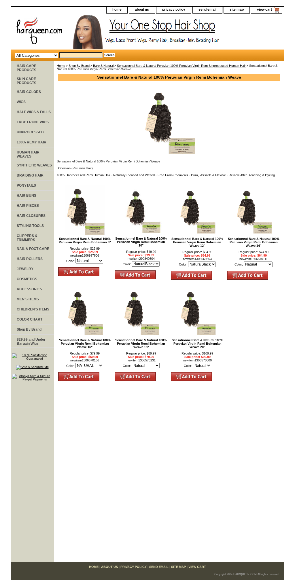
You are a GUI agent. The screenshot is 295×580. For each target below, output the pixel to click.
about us (142, 9)
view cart (264, 9)
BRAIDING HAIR (30, 175)
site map (237, 9)
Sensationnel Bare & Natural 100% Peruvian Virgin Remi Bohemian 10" (141, 242)
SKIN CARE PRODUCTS (26, 81)
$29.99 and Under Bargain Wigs (31, 342)
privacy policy (173, 9)
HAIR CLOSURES (31, 216)
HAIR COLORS (29, 92)
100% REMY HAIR (31, 142)
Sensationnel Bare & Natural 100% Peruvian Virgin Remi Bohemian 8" (85, 240)
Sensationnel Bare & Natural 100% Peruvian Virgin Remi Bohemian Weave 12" (197, 242)
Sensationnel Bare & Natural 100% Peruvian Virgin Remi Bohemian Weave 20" (197, 343)
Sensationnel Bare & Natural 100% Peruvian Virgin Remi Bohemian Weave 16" (85, 343)
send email (207, 9)
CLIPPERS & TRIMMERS (27, 238)
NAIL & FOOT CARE (33, 249)
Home (61, 65)
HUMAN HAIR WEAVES (28, 154)
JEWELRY (25, 269)
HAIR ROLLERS (30, 259)
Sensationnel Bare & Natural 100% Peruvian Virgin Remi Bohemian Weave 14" (253, 242)
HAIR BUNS (26, 196)
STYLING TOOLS (30, 226)
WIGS (21, 102)
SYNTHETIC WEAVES (34, 165)
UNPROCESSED (30, 132)
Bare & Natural (103, 65)
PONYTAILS (26, 185)
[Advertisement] (32, 474)
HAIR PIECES (28, 206)
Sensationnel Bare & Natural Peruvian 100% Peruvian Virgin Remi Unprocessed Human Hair (181, 65)
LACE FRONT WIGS (33, 122)
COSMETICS (27, 279)
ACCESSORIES (29, 289)
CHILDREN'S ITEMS (33, 309)
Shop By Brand (79, 65)
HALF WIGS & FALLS (34, 112)
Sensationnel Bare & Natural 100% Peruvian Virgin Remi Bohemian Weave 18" (141, 343)
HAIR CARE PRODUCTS (26, 68)
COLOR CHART (29, 319)
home (117, 9)
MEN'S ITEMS (28, 299)
